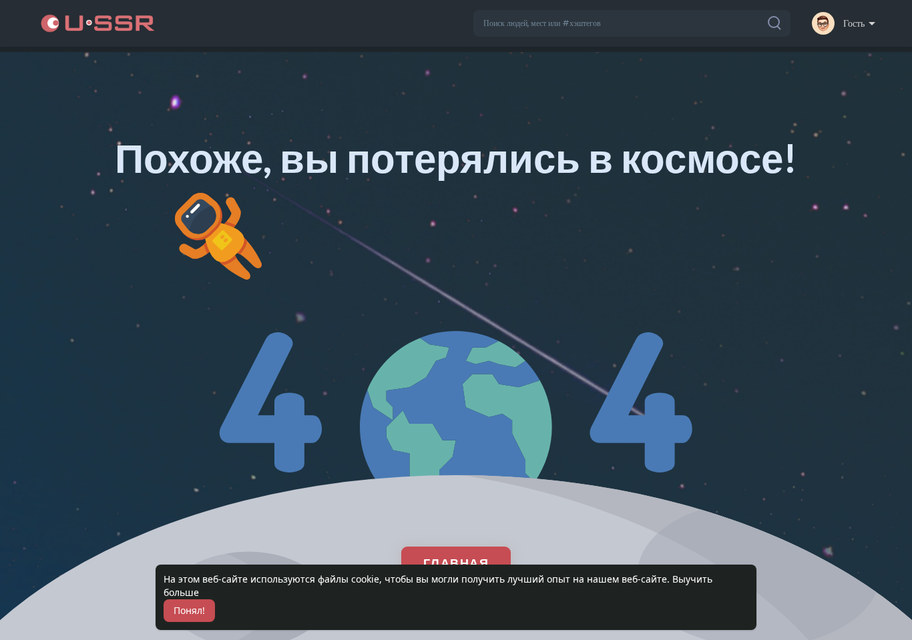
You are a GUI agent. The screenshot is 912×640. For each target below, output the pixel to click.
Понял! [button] (189, 610)
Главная (456, 562)
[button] (631, 23)
